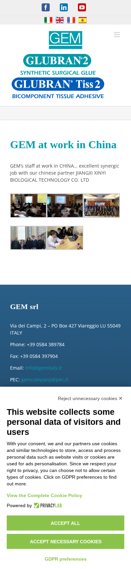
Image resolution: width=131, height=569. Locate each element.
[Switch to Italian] (48, 20)
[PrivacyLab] (47, 505)
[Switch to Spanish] (82, 20)
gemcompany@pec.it (44, 379)
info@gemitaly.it (43, 368)
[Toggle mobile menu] (117, 34)
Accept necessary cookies (65, 541)
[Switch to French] (71, 20)
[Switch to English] (60, 20)
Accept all (65, 523)
